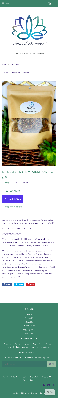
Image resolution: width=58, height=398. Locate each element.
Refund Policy (29, 326)
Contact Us (29, 318)
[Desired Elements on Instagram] (53, 385)
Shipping (5, 182)
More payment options (13, 207)
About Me (29, 322)
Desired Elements (22, 393)
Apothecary (15, 64)
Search (29, 314)
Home (4, 64)
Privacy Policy (29, 333)
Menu (7, 3)
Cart (54, 3)
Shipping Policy (29, 329)
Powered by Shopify (38, 393)
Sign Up (51, 364)
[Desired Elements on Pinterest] (48, 385)
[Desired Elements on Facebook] (43, 385)
